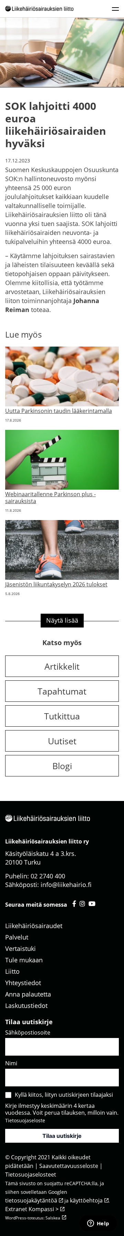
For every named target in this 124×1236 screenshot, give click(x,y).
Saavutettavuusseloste (68, 1166)
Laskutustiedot (26, 1005)
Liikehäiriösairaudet (33, 926)
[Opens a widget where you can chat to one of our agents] (98, 1224)
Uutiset (62, 741)
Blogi (62, 766)
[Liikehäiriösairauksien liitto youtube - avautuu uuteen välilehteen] (92, 903)
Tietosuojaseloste (25, 1120)
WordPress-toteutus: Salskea (32, 1218)
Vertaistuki (20, 948)
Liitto (12, 971)
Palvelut (16, 937)
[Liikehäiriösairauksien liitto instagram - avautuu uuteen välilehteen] (82, 903)
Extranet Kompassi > (32, 1209)
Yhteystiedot (23, 983)
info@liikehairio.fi (66, 884)
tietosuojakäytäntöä (31, 1200)
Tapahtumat (62, 691)
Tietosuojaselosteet (30, 1174)
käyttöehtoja (86, 1200)
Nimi (11, 1063)
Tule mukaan (24, 960)
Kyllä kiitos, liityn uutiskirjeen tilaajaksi (64, 1094)
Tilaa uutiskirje (62, 1135)
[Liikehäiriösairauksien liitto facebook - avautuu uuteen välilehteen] (74, 903)
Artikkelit (62, 666)
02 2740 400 (48, 876)
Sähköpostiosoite (27, 1032)
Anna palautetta (28, 994)
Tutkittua (62, 716)
